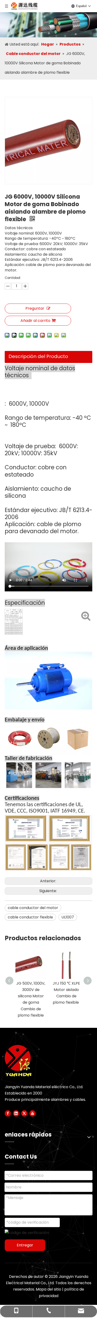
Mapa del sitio (48, 1289)
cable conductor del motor (33, 907)
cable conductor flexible (30, 917)
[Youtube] (32, 1113)
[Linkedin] (16, 1113)
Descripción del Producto (38, 356)
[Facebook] (8, 1113)
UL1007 (67, 917)
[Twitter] (24, 1113)
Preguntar (34, 308)
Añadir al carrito (35, 320)
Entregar (25, 1245)
